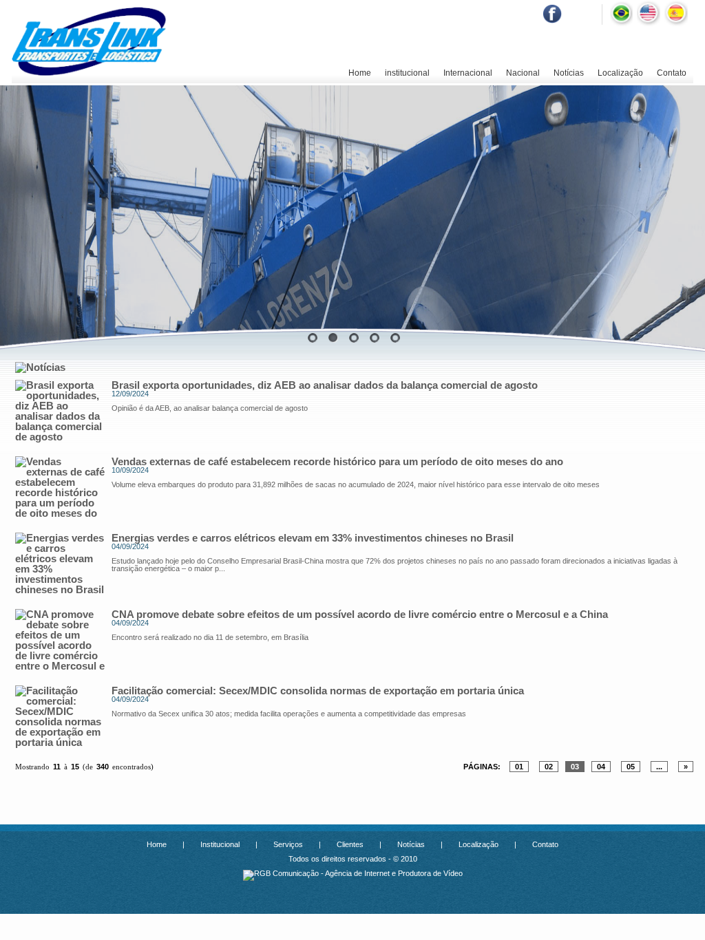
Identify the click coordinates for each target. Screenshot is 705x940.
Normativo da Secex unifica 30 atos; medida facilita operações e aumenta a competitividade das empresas (289, 713)
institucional (407, 73)
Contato (671, 73)
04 (601, 766)
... (659, 766)
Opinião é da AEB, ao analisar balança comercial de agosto (210, 408)
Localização (620, 73)
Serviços (288, 844)
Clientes (350, 844)
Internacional (467, 73)
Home (359, 73)
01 (519, 766)
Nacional (523, 73)
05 (631, 766)
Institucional (220, 844)
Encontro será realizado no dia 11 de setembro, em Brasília (210, 637)
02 (549, 766)
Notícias (569, 73)
